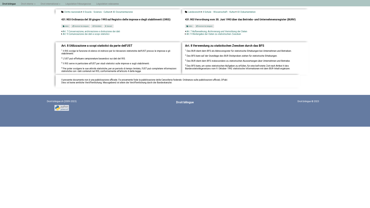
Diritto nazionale (72, 12)
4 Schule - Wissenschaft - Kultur (219, 12)
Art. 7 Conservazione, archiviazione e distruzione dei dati (91, 31)
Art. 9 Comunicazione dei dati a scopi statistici (86, 34)
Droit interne (27, 3)
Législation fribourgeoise (78, 3)
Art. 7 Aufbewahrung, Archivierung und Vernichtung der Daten (216, 31)
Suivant (109, 26)
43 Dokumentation (246, 12)
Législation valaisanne (107, 3)
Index (66, 26)
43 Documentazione (123, 12)
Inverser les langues (81, 26)
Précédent (97, 26)
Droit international (49, 3)
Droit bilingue (9, 3)
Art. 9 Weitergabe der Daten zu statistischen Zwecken (213, 34)
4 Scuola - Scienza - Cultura (97, 12)
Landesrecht (194, 12)
